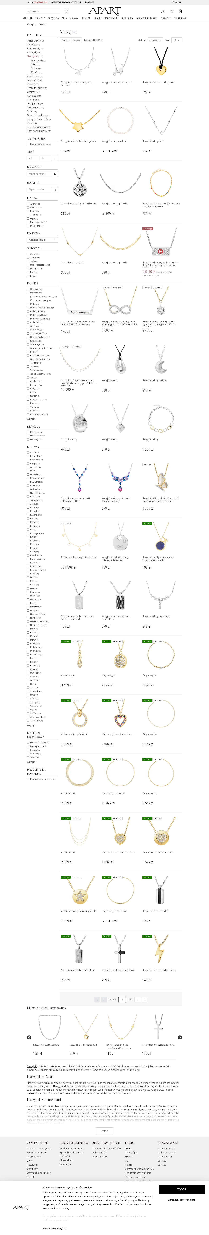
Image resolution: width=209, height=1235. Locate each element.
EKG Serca (36, 482)
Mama (35, 592)
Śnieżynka (36, 691)
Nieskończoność (39, 621)
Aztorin (35, 215)
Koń (33, 529)
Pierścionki (35, 40)
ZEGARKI (97, 18)
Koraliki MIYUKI (38, 399)
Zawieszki (35, 76)
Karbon (34, 396)
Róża (34, 662)
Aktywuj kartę (66, 1160)
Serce (34, 676)
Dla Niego (36, 439)
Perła (34, 304)
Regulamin (32, 1165)
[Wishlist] (171, 11)
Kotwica (35, 540)
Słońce (34, 687)
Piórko (34, 636)
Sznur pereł (38, 60)
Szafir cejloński (38, 333)
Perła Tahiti (36, 322)
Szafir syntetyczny (39, 337)
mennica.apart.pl (166, 1148)
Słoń (33, 684)
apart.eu (162, 1165)
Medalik (35, 595)
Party (34, 629)
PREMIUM (85, 18)
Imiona (35, 496)
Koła (34, 518)
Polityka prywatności (135, 1177)
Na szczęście (38, 614)
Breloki (32, 123)
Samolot (35, 673)
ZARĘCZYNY (53, 18)
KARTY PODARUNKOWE (147, 18)
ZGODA (181, 1189)
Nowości (76, 40)
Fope (34, 218)
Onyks (34, 407)
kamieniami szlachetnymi (81, 1113)
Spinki (32, 111)
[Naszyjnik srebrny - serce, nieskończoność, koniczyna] (122, 1027)
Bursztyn (36, 385)
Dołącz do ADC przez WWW (106, 1148)
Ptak (34, 658)
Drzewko (35, 474)
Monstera (35, 607)
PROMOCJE (166, 18)
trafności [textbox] (153, 40)
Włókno (34, 757)
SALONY (178, 2)
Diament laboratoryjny (45, 296)
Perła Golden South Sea (42, 308)
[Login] (162, 11)
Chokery (35, 68)
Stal (34, 261)
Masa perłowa (38, 746)
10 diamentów (34, 1123)
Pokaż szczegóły (52, 1228)
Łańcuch (36, 566)
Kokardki (36, 515)
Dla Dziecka (37, 436)
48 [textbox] (175, 40)
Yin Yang (35, 713)
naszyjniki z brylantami (153, 1109)
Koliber (34, 522)
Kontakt (31, 1177)
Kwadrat (36, 555)
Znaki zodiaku (38, 717)
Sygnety (33, 44)
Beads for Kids (37, 88)
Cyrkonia (36, 289)
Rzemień (35, 750)
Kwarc (34, 403)
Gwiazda (36, 489)
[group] (50, 1037)
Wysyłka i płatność (36, 1152)
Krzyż (34, 544)
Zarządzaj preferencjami (181, 1199)
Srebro (35, 257)
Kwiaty (35, 562)
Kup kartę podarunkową (72, 1148)
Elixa (34, 211)
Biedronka (36, 456)
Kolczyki (34, 52)
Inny (33, 276)
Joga (34, 504)
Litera (34, 585)
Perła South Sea (38, 315)
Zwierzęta (36, 720)
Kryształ (35, 341)
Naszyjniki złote (61, 1086)
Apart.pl (30, 25)
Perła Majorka (38, 311)
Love (33, 588)
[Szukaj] (55, 158)
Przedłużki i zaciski (38, 127)
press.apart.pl (165, 1156)
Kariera (128, 1165)
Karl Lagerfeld (38, 222)
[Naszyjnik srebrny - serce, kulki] (86, 1027)
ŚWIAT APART (180, 18)
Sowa (34, 695)
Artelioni (35, 207)
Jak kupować (34, 1156)
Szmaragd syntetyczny (42, 348)
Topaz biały (36, 370)
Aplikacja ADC (99, 1152)
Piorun (34, 640)
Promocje (65, 40)
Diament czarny (42, 300)
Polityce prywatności (55, 1220)
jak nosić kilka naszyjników (78, 1093)
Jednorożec (36, 500)
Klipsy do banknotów (39, 119)
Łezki (34, 577)
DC (32, 471)
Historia (129, 1156)
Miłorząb (35, 599)
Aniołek (34, 452)
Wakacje (35, 706)
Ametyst (35, 381)
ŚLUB (64, 18)
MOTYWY (74, 18)
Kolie (35, 64)
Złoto (34, 254)
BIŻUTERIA (27, 18)
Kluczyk (35, 511)
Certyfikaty (32, 1169)
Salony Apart (131, 1152)
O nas (128, 1148)
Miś (33, 603)
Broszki (33, 99)
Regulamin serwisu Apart (138, 1173)
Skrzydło (35, 680)
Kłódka (34, 507)
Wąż (33, 709)
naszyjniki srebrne (80, 1086)
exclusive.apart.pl (166, 1152)
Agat (34, 377)
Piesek (34, 632)
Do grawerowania (40, 144)
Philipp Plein (37, 226)
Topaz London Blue (40, 374)
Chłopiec (35, 463)
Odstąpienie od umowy (39, 1173)
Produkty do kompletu (42, 779)
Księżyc (35, 548)
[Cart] (180, 11)
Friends (35, 485)
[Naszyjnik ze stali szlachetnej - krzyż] (158, 1027)
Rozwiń (104, 1130)
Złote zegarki (35, 107)
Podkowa (36, 647)
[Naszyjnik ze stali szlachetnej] (50, 1027)
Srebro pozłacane (40, 265)
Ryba (33, 669)
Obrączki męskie (38, 115)
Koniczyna (37, 533)
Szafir (34, 326)
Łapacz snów (38, 570)
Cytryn (34, 388)
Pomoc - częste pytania (39, 1148)
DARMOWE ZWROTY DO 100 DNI (66, 2)
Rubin (34, 352)
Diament (36, 293)
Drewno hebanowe (39, 742)
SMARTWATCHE (111, 18)
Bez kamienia (39, 414)
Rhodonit (35, 410)
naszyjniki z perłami (37, 1093)
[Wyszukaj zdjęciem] (66, 11)
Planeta (35, 643)
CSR (127, 1160)
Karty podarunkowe (39, 131)
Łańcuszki (34, 80)
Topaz (34, 366)
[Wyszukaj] (29, 11)
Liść (33, 581)
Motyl (34, 610)
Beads (32, 84)
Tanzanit (35, 363)
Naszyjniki (35, 56)
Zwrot (30, 1160)
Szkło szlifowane (40, 359)
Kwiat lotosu (37, 559)
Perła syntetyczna (40, 318)
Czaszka (35, 467)
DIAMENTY (40, 18)
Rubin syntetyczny (39, 355)
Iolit (33, 392)
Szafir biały (36, 329)
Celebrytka (37, 459)
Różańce (36, 72)
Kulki (34, 551)
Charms (33, 92)
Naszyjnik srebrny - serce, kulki (83, 1044)
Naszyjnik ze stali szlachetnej (46, 1044)
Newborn (35, 618)
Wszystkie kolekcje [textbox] (37, 240)
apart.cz (162, 1160)
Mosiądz (36, 268)
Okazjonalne (35, 103)
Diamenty (119, 1106)
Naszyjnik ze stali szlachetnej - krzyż (158, 1044)
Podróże (35, 651)
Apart (35, 204)
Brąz (33, 272)
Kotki (34, 537)
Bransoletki (35, 48)
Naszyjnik (32, 1066)
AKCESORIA (127, 18)
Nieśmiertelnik (38, 625)
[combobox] (42, 240)
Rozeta (35, 665)
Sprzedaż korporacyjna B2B (139, 1169)
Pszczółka (36, 654)
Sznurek (35, 753)
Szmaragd (37, 344)
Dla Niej (36, 432)
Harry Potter (37, 493)
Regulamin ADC (100, 1156)
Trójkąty (35, 702)
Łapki (34, 573)
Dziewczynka (37, 478)
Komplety (34, 95)
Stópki (34, 698)
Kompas (35, 526)
